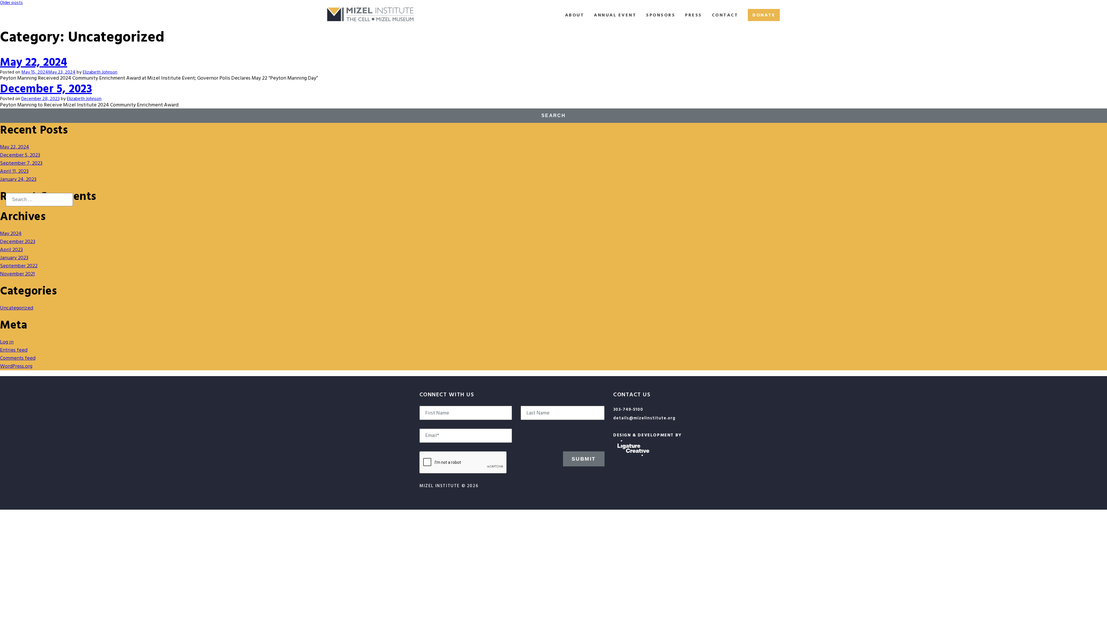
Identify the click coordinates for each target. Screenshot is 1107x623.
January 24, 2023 (18, 179)
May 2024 (11, 233)
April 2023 (11, 249)
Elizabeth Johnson (100, 72)
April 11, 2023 (14, 171)
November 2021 (17, 274)
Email (432, 435)
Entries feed (13, 350)
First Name (437, 413)
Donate (763, 15)
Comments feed (17, 358)
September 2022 (18, 266)
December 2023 (17, 241)
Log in (7, 342)
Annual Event (615, 15)
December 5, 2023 (46, 88)
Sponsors (660, 15)
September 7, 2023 (21, 163)
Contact (725, 15)
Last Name (537, 413)
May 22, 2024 (33, 62)
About (574, 15)
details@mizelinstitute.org (644, 418)
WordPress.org (16, 366)
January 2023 (14, 258)
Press (693, 15)
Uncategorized (16, 308)
